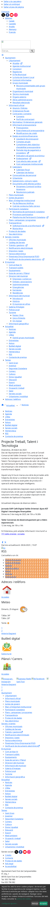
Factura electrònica (13, 740)
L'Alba (7, 416)
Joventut (8, 816)
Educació (9, 830)
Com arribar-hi (11, 751)
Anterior (5, 633)
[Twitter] (3, 14)
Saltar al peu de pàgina (14, 7)
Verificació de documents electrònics (21, 746)
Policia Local (10, 771)
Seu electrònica (12, 721)
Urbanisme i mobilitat (14, 847)
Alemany (12, 29)
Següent (12, 633)
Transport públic (12, 754)
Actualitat (10, 405)
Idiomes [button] (8, 18)
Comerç (8, 821)
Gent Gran (9, 813)
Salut (7, 841)
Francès (12, 32)
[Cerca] (32, 51)
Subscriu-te (6, 653)
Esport (8, 833)
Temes (4, 810)
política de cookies (24, 899)
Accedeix (5, 597)
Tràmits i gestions (13, 732)
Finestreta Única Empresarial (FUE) (20, 743)
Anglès (12, 26)
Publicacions (10, 577)
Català (11, 21)
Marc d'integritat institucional (18, 707)
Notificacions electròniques (17, 735)
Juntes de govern (12, 704)
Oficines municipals (13, 726)
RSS (6, 433)
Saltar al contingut (12, 4)
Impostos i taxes (12, 737)
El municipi (6, 749)
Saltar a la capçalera (12, 1)
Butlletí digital (11, 425)
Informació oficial (13, 698)
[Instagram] (16, 14)
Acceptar (43, 903)
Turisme (8, 774)
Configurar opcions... (10, 903)
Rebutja (35, 903)
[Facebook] (8, 14)
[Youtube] (12, 14)
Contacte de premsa (14, 436)
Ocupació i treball (13, 838)
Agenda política (12, 568)
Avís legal (9, 863)
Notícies (25, 405)
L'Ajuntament (11, 695)
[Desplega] (17, 405)
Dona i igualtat (11, 827)
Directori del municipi (14, 763)
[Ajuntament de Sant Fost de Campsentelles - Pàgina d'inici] (15, 44)
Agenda (8, 414)
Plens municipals (12, 701)
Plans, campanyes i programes (18, 712)
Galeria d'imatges (13, 563)
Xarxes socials (11, 428)
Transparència (11, 715)
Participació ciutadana (15, 709)
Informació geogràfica (15, 777)
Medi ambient (11, 835)
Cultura (8, 824)
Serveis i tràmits (8, 723)
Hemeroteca (10, 430)
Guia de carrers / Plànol (15, 760)
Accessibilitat (11, 866)
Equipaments (11, 757)
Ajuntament (6, 693)
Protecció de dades (13, 718)
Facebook (40, 678)
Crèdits (8, 855)
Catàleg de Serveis (13, 729)
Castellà (12, 24)
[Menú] (2, 55)
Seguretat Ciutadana (14, 819)
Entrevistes (10, 419)
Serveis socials (11, 844)
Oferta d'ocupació (13, 560)
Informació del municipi (15, 765)
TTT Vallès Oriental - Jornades (13, 534)
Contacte (5, 11)
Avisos (8, 422)
